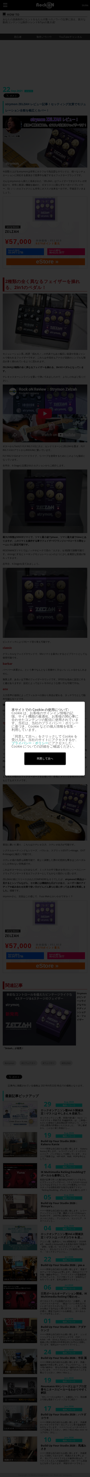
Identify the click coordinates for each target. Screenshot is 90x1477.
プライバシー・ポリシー (30, 743)
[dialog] (45, 739)
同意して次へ (45, 758)
